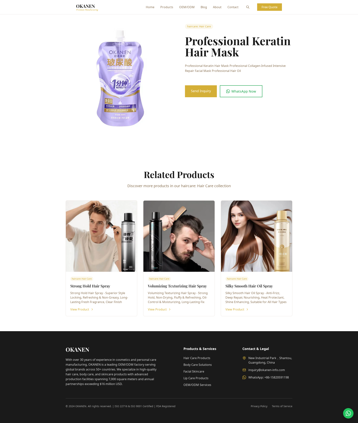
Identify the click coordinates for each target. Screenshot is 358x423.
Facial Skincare (193, 371)
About (217, 7)
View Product (79, 309)
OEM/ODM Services (197, 385)
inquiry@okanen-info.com (266, 370)
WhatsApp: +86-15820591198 (268, 377)
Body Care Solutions (197, 365)
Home (150, 7)
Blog (204, 7)
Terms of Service (282, 406)
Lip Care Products (195, 378)
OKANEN (87, 7)
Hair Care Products (196, 358)
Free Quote (269, 7)
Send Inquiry (201, 91)
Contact (232, 7)
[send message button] (348, 413)
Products (166, 7)
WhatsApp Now (243, 91)
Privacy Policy (259, 406)
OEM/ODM (187, 7)
